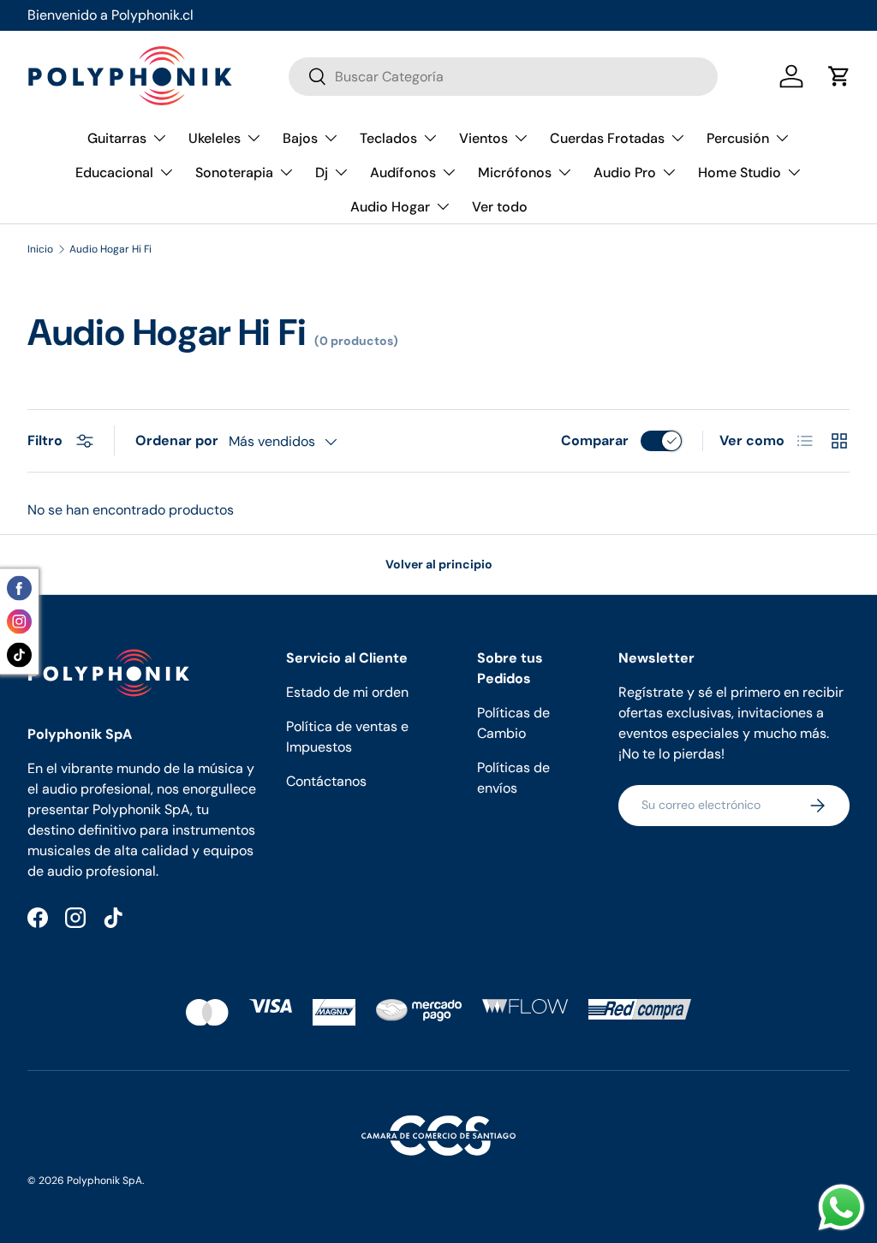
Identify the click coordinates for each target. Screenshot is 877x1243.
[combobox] (503, 76)
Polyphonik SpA (104, 1180)
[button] (839, 76)
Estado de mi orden (347, 692)
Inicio (40, 249)
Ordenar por (176, 440)
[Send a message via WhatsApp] (841, 1207)
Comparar (595, 440)
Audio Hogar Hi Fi (110, 249)
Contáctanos (326, 781)
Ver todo (500, 207)
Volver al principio (438, 564)
